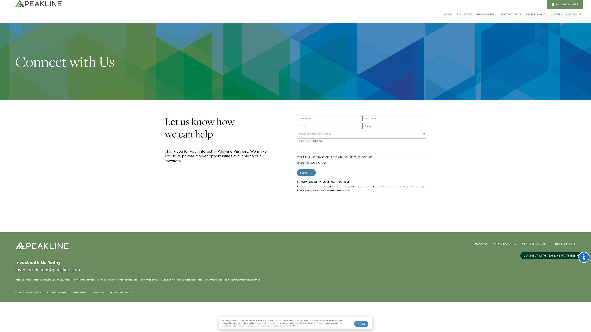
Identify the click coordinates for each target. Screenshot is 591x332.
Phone (313, 162)
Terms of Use (291, 326)
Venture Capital (511, 14)
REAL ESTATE (464, 14)
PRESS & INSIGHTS (536, 14)
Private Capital (486, 14)
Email (303, 162)
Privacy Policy (345, 190)
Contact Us (573, 14)
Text (323, 162)
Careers (556, 14)
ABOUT (448, 14)
